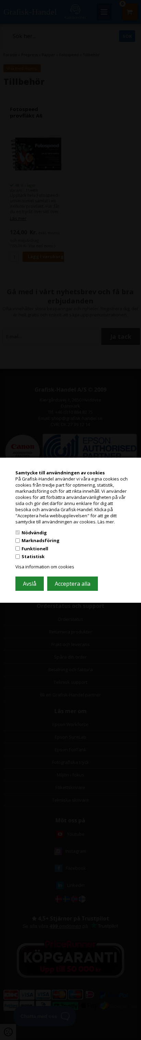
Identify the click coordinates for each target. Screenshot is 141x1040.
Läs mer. (106, 522)
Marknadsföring (41, 540)
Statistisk (33, 556)
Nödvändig (34, 532)
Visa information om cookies (44, 567)
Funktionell (35, 549)
